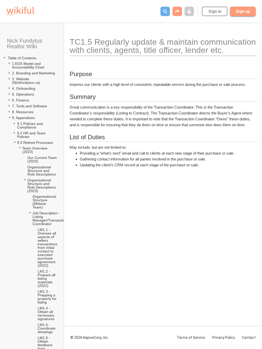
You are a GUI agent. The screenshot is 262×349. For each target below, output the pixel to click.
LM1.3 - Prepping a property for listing (48, 296)
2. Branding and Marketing (33, 73)
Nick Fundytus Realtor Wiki (25, 44)
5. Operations (23, 94)
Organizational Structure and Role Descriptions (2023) (42, 185)
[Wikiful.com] (20, 11)
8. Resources (23, 112)
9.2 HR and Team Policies (32, 135)
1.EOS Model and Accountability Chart (28, 65)
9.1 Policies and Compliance (30, 125)
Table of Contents (21, 58)
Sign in (214, 11)
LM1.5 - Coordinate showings (47, 328)
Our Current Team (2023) (42, 159)
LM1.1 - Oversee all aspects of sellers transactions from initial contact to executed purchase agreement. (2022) (48, 247)
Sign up (243, 11)
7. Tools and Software (29, 106)
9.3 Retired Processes (35, 143)
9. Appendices (24, 118)
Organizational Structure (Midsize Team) (44, 201)
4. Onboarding (24, 88)
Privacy (223, 337)
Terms (191, 337)
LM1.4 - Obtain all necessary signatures (46, 313)
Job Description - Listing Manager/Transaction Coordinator (50, 218)
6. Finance (20, 100)
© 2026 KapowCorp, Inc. (89, 337)
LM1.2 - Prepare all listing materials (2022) (47, 278)
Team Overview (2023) (35, 150)
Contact (249, 337)
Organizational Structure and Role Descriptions (42, 170)
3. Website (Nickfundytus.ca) (26, 81)
